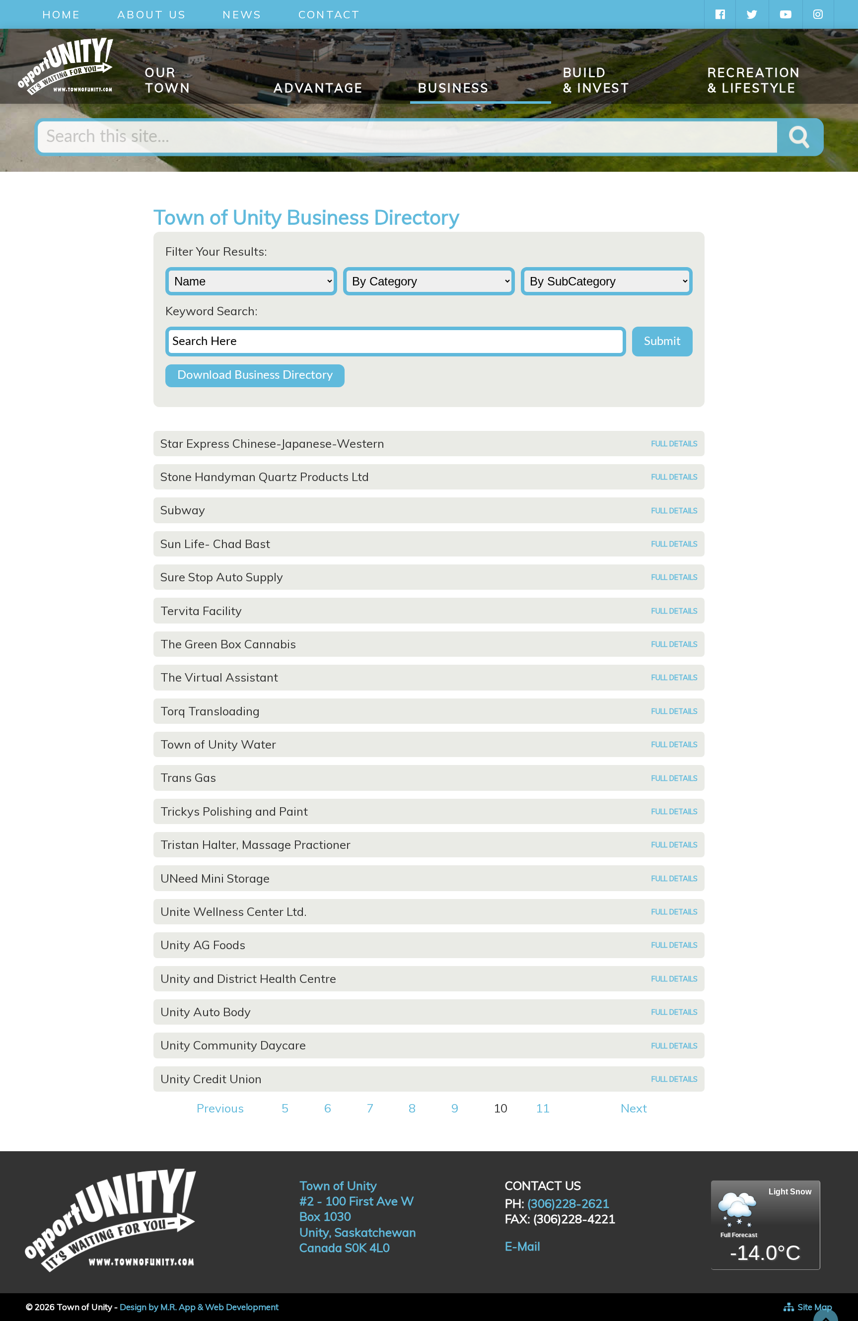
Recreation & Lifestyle (754, 80)
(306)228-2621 (568, 1203)
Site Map (815, 1307)
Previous (220, 1108)
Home (61, 14)
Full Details (674, 443)
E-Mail (522, 1246)
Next (634, 1108)
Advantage (318, 87)
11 (543, 1108)
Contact (329, 14)
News (242, 14)
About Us (151, 14)
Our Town (168, 80)
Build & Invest (597, 80)
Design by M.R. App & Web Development (199, 1307)
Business (453, 87)
